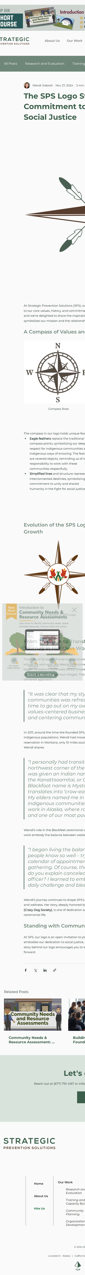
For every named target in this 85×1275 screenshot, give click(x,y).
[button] (74, 605)
